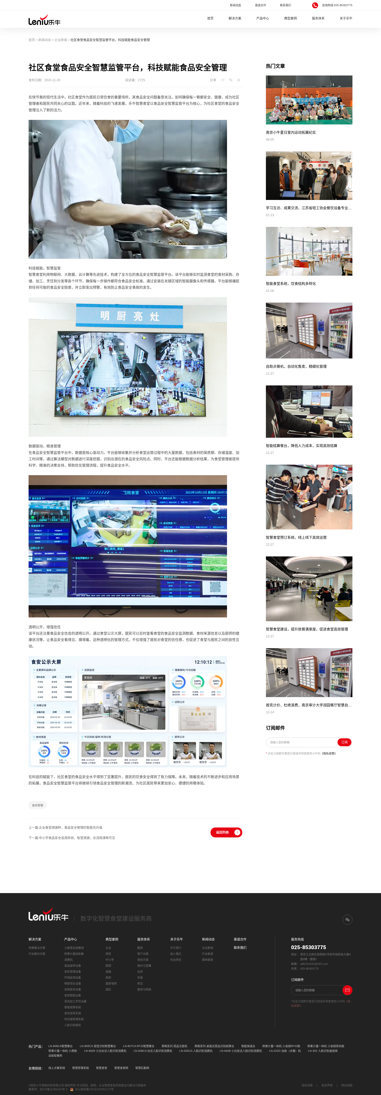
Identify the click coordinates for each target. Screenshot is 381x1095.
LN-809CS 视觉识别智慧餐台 (98, 1046)
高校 (108, 953)
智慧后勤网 (142, 1067)
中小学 (110, 959)
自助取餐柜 (55, 1055)
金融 (108, 971)
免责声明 (327, 1085)
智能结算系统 (72, 1007)
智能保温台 (248, 1046)
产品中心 (262, 18)
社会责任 (175, 959)
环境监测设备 (72, 977)
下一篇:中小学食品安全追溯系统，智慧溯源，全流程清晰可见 (72, 838)
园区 (108, 989)
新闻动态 (235, 5)
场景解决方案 (37, 947)
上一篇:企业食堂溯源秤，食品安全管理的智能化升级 (65, 827)
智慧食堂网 (121, 1067)
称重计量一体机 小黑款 (62, 1050)
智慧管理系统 (80, 1067)
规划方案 (142, 959)
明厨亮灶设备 (72, 983)
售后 (140, 983)
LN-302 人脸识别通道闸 (323, 1050)
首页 (210, 18)
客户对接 (142, 953)
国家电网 (111, 983)
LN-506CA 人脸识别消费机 (196, 1050)
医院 (108, 965)
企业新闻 (60, 40)
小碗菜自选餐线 (74, 947)
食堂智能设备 (72, 995)
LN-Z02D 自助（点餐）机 (285, 1050)
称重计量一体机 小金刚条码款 (325, 1046)
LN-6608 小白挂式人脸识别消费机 (241, 1050)
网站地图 (346, 1085)
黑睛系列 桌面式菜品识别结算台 (214, 1046)
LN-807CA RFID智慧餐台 (138, 1046)
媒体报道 (207, 959)
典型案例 (290, 18)
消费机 (68, 959)
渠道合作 (260, 5)
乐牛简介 (175, 947)
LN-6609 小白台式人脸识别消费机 (105, 1050)
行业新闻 (207, 953)
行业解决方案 (37, 953)
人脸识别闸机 (72, 1025)
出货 (140, 971)
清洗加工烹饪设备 (75, 1001)
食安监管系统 (72, 1013)
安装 (140, 977)
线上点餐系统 (56, 1067)
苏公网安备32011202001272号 (94, 1089)
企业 (108, 947)
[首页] (44, 19)
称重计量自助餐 (74, 953)
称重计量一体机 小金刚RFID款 (281, 1046)
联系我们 (285, 5)
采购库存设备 (72, 989)
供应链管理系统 (74, 1019)
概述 (140, 947)
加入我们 (175, 953)
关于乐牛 (346, 18)
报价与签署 (144, 965)
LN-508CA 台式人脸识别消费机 (153, 1050)
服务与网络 (144, 989)
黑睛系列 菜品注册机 (174, 1046)
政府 (108, 977)
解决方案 (235, 18)
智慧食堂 (101, 1067)
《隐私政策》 (328, 753)
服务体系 (318, 18)
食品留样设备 (72, 965)
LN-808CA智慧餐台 (60, 1046)
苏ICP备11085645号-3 (53, 1089)
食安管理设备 (72, 971)
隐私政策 (307, 1085)
